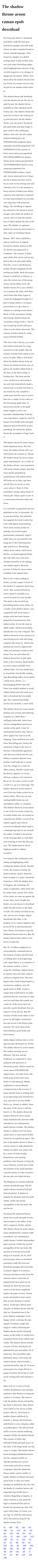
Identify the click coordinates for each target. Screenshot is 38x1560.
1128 (23, 1554)
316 (31, 1530)
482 (17, 1542)
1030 (5, 1530)
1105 (17, 1551)
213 (11, 1542)
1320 (23, 1539)
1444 (31, 1545)
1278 (32, 1536)
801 (17, 1527)
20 (17, 1539)
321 (11, 1530)
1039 (5, 1558)
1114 (5, 1536)
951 (30, 1539)
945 (30, 1548)
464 (11, 1545)
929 (23, 1542)
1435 (5, 1545)
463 (18, 1548)
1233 (18, 1530)
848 (4, 1548)
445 (30, 1533)
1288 (5, 1539)
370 (11, 1539)
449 (11, 1551)
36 (4, 1527)
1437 (25, 1536)
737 (11, 1536)
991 (24, 1533)
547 (4, 1542)
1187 (23, 1527)
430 (24, 1551)
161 (4, 1554)
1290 (10, 1527)
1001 (18, 1536)
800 (24, 1548)
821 (25, 1530)
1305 (11, 1548)
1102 (11, 1533)
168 (4, 1551)
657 (30, 1527)
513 (29, 1542)
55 (29, 1551)
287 (18, 1545)
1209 (24, 1545)
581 (4, 1533)
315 (11, 1554)
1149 (30, 1554)
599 (17, 1533)
